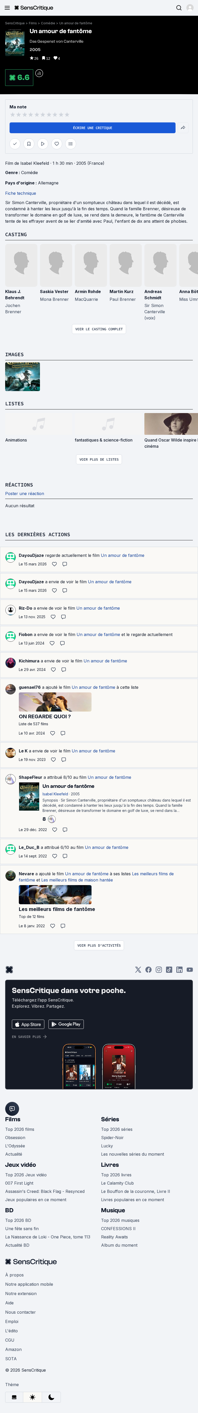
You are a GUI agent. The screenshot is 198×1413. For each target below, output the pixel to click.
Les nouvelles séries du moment (132, 1154)
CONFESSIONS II (118, 1228)
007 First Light (19, 1183)
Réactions (19, 484)
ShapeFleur (30, 777)
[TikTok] (169, 971)
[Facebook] (148, 971)
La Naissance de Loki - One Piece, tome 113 (47, 1236)
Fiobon (25, 634)
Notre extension (21, 1293)
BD (9, 1210)
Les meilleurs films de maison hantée (77, 880)
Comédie (48, 23)
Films (33, 23)
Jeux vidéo (20, 1164)
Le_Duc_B (29, 847)
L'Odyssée (15, 1145)
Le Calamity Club (117, 1183)
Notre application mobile (29, 1284)
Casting (16, 234)
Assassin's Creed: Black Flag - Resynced (45, 1191)
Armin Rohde (88, 291)
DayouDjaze (31, 555)
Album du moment (119, 1245)
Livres (110, 1164)
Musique (113, 1210)
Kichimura (29, 660)
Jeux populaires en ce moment (35, 1199)
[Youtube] (190, 971)
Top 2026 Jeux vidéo (26, 1174)
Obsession (15, 1137)
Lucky (107, 1145)
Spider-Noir (112, 1137)
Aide (9, 1302)
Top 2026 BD (18, 1220)
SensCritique (15, 23)
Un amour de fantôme (75, 23)
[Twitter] (138, 971)
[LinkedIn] (179, 971)
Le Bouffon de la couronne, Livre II (135, 1191)
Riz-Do (25, 608)
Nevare (26, 873)
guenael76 (30, 687)
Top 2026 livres (116, 1174)
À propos (14, 1274)
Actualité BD (17, 1245)
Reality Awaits (114, 1236)
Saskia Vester (54, 291)
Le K (23, 750)
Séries (110, 1119)
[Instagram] (159, 971)
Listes (14, 403)
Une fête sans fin (22, 1228)
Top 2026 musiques (120, 1220)
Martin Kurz (122, 291)
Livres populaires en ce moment (132, 1199)
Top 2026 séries (117, 1129)
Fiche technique (20, 193)
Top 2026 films (19, 1129)
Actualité (13, 1154)
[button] (190, 8)
